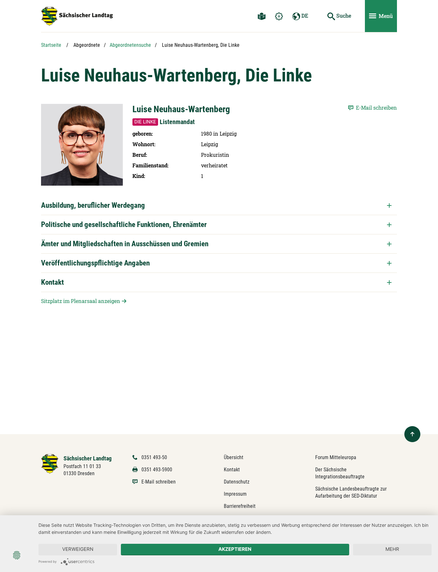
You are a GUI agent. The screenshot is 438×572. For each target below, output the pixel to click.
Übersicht (233, 457)
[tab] (219, 205)
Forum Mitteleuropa (335, 457)
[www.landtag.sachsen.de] (77, 16)
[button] (219, 205)
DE (304, 15)
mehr (392, 549)
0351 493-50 (154, 457)
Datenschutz (236, 482)
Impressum (235, 494)
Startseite (51, 45)
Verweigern (77, 549)
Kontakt (232, 470)
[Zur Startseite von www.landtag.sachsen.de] (50, 463)
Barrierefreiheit (240, 506)
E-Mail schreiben (158, 482)
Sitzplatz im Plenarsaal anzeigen (80, 301)
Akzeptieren (234, 549)
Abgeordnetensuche (130, 45)
